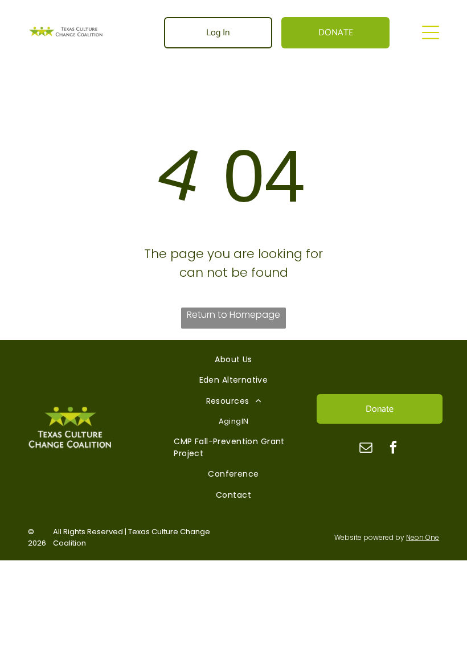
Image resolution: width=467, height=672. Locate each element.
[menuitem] (233, 359)
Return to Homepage (233, 314)
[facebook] (393, 448)
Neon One (422, 537)
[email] (366, 448)
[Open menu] (430, 32)
